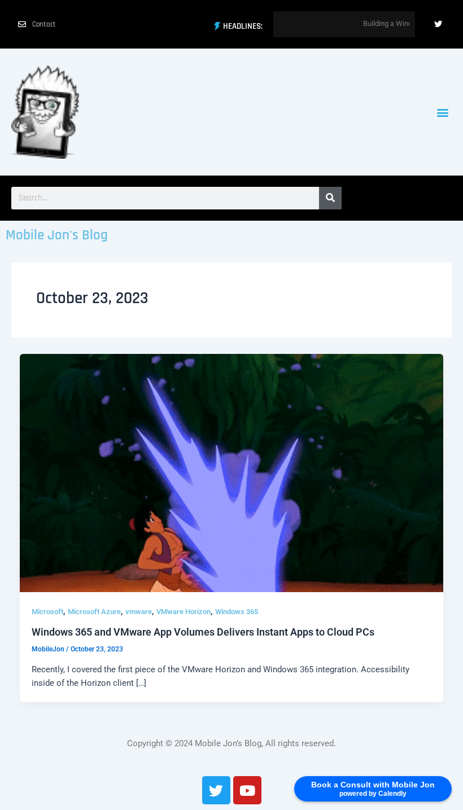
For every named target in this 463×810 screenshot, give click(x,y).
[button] (442, 112)
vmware (138, 611)
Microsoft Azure (94, 611)
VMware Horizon (183, 611)
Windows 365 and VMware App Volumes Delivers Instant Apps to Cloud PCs (203, 632)
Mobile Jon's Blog (57, 235)
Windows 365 (236, 611)
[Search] (330, 198)
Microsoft (47, 611)
